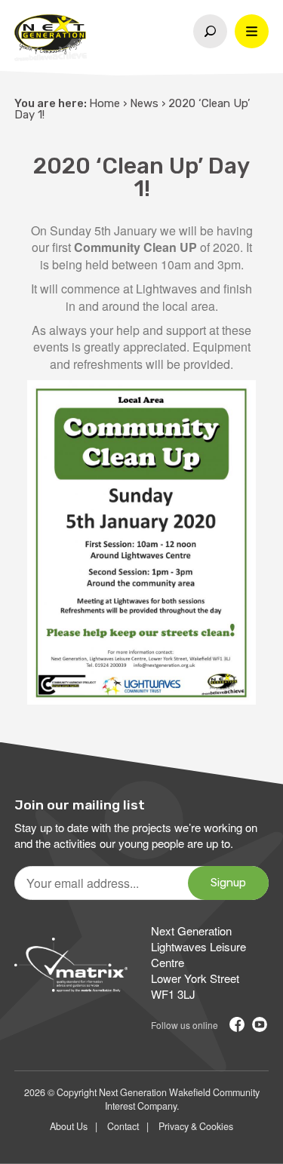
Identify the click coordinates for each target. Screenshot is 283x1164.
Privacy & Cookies (195, 1126)
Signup (228, 882)
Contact (123, 1126)
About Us (69, 1126)
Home (104, 103)
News (144, 103)
